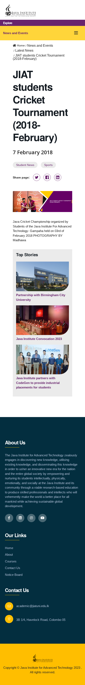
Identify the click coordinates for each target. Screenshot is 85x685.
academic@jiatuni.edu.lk (32, 606)
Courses (11, 561)
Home (9, 548)
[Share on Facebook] (47, 178)
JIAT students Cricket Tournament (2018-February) (38, 57)
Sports (48, 165)
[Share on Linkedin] (57, 178)
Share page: (21, 177)
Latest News (24, 50)
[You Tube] (42, 518)
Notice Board (13, 574)
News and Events (15, 33)
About (9, 554)
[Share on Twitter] (36, 178)
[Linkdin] (20, 518)
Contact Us (12, 568)
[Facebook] (9, 518)
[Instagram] (31, 518)
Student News (25, 165)
